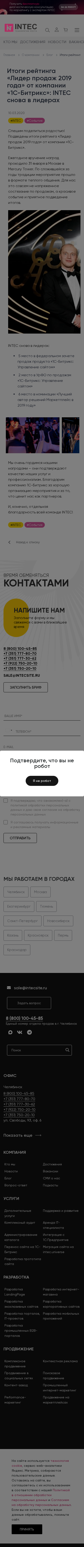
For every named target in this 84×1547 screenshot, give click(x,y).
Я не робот (42, 781)
